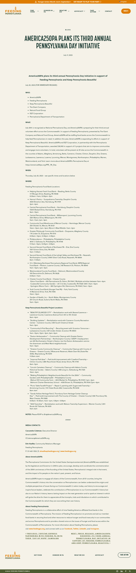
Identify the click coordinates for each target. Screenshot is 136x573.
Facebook (68, 528)
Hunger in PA (48, 11)
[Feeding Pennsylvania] (13, 10)
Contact (108, 11)
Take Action (93, 11)
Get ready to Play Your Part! (86, 2)
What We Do (63, 11)
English (124, 2)
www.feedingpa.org (68, 451)
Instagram (95, 528)
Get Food (38, 555)
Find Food (32, 11)
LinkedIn (82, 528)
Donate (126, 11)
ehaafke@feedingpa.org (49, 451)
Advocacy (78, 11)
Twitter (76, 528)
